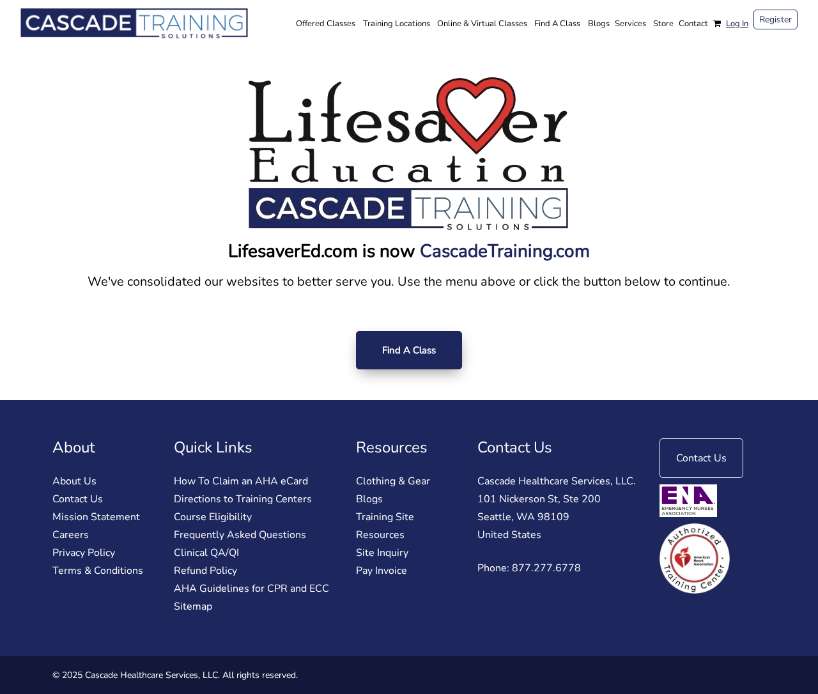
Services (630, 23)
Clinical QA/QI (206, 553)
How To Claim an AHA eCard (241, 481)
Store (663, 23)
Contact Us (77, 499)
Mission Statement (96, 517)
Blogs (599, 23)
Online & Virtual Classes (482, 23)
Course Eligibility (213, 517)
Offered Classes (325, 23)
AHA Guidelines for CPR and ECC (251, 589)
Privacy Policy (83, 553)
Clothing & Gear (393, 481)
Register (775, 19)
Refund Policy (205, 571)
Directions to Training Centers (243, 499)
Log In (737, 23)
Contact (693, 23)
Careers (70, 535)
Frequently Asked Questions (240, 535)
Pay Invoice (381, 571)
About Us (74, 481)
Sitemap (193, 606)
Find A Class (557, 23)
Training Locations (396, 23)
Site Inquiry (382, 553)
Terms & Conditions (97, 571)
